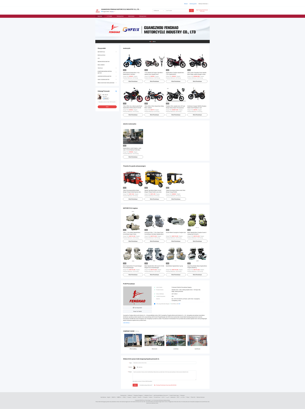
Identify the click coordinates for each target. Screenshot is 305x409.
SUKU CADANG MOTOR (103, 79)
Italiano (150, 397)
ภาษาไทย (183, 397)
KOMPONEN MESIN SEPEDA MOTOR (105, 72)
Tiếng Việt (193, 397)
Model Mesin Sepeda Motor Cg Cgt (174, 266)
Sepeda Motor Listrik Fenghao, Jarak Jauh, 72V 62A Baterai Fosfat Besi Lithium (132, 149)
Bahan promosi (101, 55)
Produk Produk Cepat (174, 395)
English (108, 397)
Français (129, 397)
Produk (110, 16)
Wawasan (182, 395)
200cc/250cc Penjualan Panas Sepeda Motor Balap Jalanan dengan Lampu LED (196, 74)
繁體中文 (119, 397)
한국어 (163, 397)
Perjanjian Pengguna (138, 395)
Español (134, 397)
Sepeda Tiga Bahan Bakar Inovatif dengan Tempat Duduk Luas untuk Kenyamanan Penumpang (152, 192)
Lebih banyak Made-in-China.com (161, 395)
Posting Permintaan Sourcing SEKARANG (165, 385)
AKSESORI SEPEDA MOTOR (104, 76)
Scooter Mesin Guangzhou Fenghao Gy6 (176, 232)
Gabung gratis (193, 3)
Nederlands (173, 397)
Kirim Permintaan (133, 81)
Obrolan (106, 98)
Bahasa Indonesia (201, 397)
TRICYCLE (100, 68)
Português (145, 397)
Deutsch (139, 397)
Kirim (135, 385)
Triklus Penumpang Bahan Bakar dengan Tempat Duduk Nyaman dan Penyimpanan (132, 192)
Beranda (100, 16)
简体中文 (114, 397)
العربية (167, 397)
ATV (99, 58)
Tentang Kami (120, 16)
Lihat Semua (126, 322)
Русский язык (157, 397)
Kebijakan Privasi (148, 395)
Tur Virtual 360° (138, 307)
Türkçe (187, 397)
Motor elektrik (101, 65)
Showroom (154, 349)
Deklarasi (130, 395)
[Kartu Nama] (116, 91)
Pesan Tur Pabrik (137, 311)
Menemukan (131, 16)
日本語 (124, 397)
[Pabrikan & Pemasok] (105, 3)
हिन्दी (178, 397)
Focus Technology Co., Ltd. (148, 400)
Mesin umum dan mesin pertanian (106, 82)
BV (179, 304)
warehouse (197, 349)
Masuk (186, 3)
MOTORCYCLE (101, 52)
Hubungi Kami (142, 16)
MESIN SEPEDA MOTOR (103, 61)
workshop (175, 349)
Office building (133, 349)
